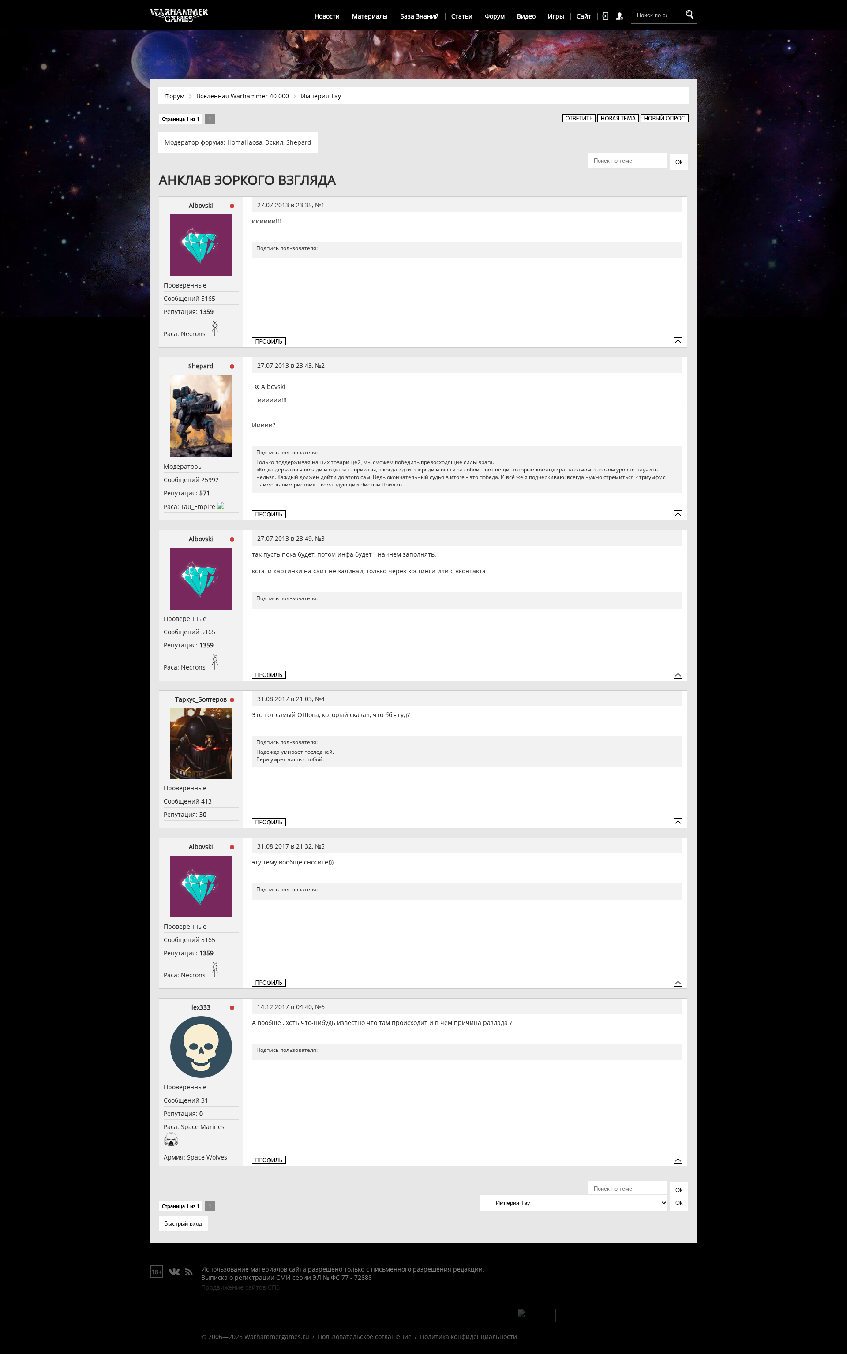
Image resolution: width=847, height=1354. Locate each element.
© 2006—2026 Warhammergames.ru (255, 1336)
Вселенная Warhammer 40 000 (242, 96)
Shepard (298, 142)
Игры (556, 16)
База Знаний (419, 16)
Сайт (584, 16)
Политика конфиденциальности (468, 1336)
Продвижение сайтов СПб (240, 1287)
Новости (327, 16)
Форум (495, 16)
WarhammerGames (179, 15)
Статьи (461, 16)
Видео (526, 16)
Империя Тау (321, 96)
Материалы (370, 16)
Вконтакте (174, 1272)
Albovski (201, 205)
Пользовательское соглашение (365, 1336)
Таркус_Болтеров (201, 699)
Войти (606, 16)
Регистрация (621, 16)
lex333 (200, 1007)
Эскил (274, 142)
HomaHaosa (244, 142)
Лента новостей (189, 1272)
